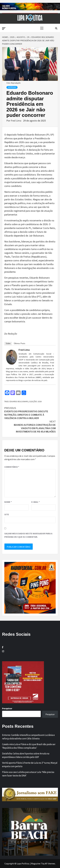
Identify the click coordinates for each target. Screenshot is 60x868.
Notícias (12, 87)
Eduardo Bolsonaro (18, 401)
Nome (8, 501)
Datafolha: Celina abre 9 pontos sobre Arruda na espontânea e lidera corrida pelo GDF (25, 755)
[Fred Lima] (11, 356)
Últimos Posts (19, 343)
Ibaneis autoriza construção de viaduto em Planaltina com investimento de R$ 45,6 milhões (35, 426)
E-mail (35, 501)
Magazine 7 (36, 863)
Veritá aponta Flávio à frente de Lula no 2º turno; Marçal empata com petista (29, 764)
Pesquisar (7, 708)
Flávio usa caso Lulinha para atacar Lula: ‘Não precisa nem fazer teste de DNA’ (28, 774)
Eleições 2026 (35, 401)
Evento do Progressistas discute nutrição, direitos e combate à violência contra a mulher (26, 413)
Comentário (11, 466)
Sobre (8, 343)
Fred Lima (16, 120)
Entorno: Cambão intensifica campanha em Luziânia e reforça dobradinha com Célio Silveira (28, 736)
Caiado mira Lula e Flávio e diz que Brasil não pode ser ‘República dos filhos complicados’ (28, 746)
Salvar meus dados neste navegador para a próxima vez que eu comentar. (28, 535)
